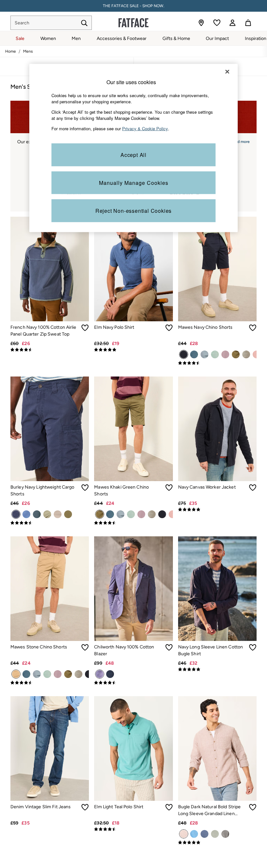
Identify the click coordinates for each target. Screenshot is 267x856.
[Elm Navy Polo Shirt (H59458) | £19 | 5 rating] (133, 349)
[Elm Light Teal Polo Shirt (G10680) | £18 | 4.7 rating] (133, 829)
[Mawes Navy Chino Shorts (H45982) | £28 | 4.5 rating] (217, 363)
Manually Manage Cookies (133, 182)
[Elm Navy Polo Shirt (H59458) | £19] (133, 269)
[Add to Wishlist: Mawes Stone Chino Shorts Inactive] (85, 647)
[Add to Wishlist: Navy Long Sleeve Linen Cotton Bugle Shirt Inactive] (253, 647)
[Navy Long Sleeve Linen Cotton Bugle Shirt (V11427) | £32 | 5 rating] (217, 669)
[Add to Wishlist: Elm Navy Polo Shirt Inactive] (169, 328)
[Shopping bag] (248, 23)
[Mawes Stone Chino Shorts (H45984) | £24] (49, 588)
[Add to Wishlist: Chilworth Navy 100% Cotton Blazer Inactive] (169, 647)
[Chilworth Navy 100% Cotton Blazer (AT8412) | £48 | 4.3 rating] (133, 682)
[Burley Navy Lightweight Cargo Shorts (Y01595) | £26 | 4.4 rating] (49, 523)
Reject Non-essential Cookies (133, 210)
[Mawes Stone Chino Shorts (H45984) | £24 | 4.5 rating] (49, 682)
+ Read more (238, 140)
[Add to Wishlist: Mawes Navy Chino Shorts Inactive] (253, 328)
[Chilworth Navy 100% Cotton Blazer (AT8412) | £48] (133, 588)
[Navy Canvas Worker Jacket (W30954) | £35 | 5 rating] (217, 509)
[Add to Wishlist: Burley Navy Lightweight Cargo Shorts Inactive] (85, 488)
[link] (232, 23)
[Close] (227, 71)
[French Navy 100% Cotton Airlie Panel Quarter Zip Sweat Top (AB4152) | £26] (49, 269)
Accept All (133, 155)
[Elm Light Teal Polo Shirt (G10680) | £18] (133, 748)
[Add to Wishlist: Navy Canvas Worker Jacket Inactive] (253, 488)
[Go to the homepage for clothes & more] (133, 22)
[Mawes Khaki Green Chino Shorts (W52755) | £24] (133, 429)
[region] (133, 148)
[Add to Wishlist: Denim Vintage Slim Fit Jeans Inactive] (85, 807)
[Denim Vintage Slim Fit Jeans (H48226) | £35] (49, 748)
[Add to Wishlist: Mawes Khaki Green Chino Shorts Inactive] (169, 488)
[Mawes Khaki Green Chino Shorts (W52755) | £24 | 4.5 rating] (133, 523)
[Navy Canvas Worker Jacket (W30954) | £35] (217, 429)
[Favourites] (217, 23)
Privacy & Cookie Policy (145, 128)
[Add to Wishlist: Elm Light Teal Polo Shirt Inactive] (169, 807)
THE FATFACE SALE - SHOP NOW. (133, 6)
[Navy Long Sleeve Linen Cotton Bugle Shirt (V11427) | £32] (217, 588)
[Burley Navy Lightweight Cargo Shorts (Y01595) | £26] (49, 429)
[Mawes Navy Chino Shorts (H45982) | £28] (217, 269)
